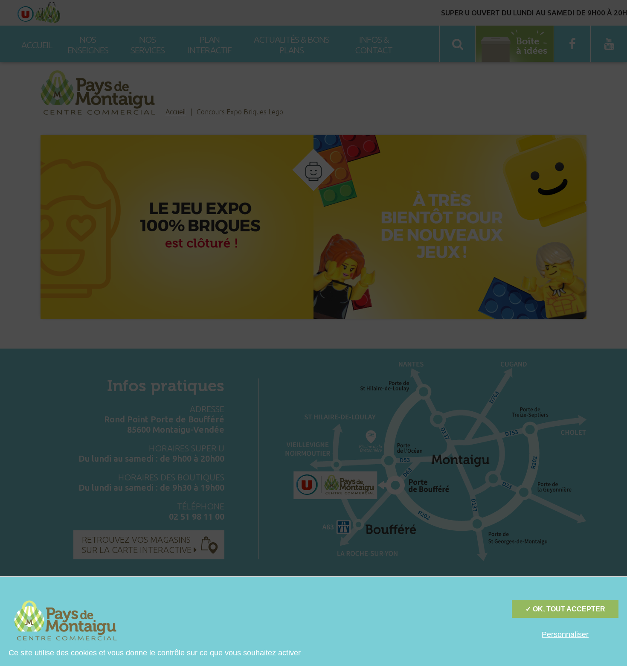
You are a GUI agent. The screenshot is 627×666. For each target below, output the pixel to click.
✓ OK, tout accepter (565, 609)
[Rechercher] (614, 38)
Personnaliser (565, 634)
